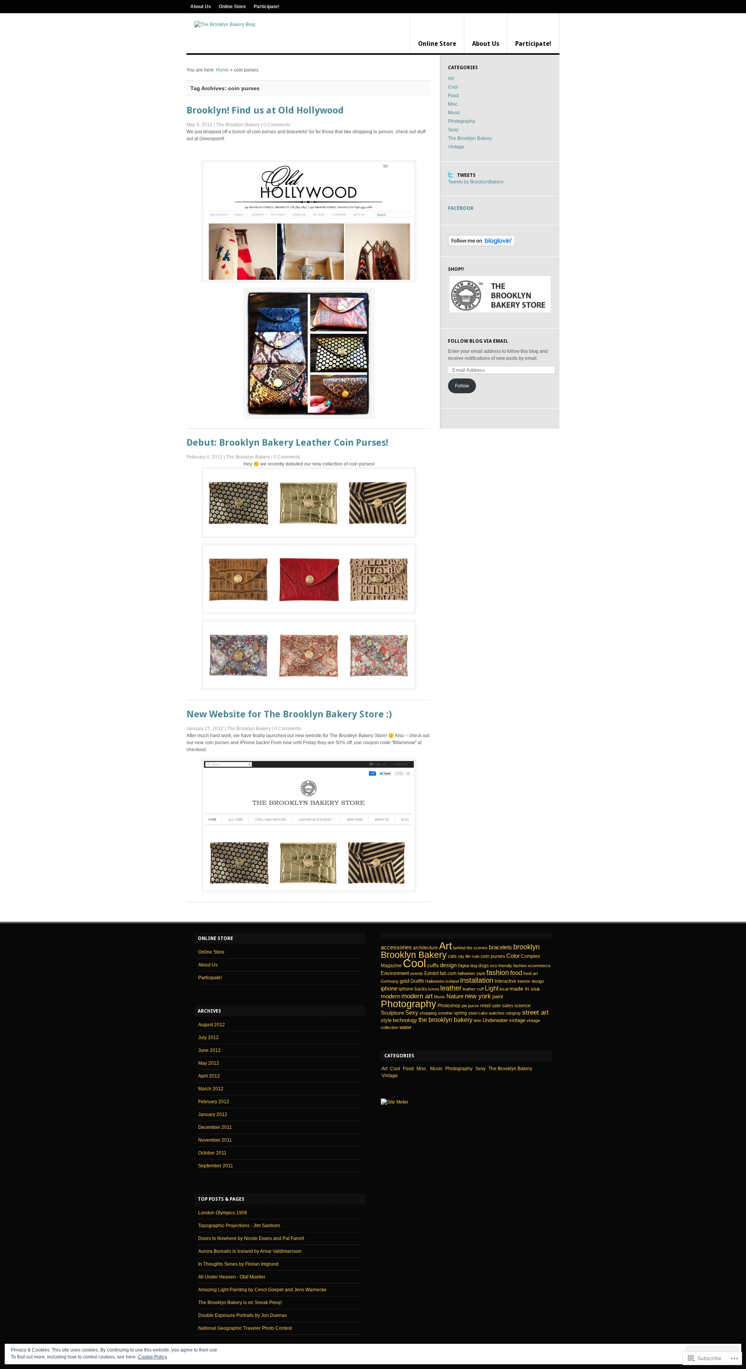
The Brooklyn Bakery (238, 124)
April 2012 (209, 1076)
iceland (452, 981)
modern (390, 996)
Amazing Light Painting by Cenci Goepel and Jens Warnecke (262, 1289)
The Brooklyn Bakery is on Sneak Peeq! (240, 1302)
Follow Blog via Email (478, 341)
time (477, 1020)
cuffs (433, 965)
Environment (395, 973)
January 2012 (212, 1114)
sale (496, 1005)
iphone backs (413, 989)
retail (485, 1005)
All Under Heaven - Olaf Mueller (231, 1277)
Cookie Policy (152, 1357)
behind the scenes (470, 947)
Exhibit (431, 973)
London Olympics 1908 (222, 1213)
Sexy (453, 130)
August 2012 (211, 1024)
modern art (417, 996)
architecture (425, 947)
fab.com (448, 973)
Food (453, 95)
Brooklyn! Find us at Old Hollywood (265, 110)
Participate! (266, 6)
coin (475, 956)
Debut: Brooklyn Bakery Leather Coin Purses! (287, 442)
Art (451, 78)
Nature (455, 996)
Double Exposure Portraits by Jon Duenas (242, 1315)
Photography (461, 121)
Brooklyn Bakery (414, 955)
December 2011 (215, 1127)
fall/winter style (471, 973)
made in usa (524, 988)
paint (497, 996)
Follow (462, 386)
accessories (396, 947)
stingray (513, 1013)
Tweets (466, 175)
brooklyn (526, 947)
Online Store (232, 6)
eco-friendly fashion (508, 965)
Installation (476, 980)
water (405, 1027)
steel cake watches (486, 1013)
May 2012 (208, 1063)
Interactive (505, 981)
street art (535, 1012)
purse (473, 1005)
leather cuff (473, 989)
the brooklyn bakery (445, 1020)
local (504, 989)
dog (473, 965)
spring (460, 1013)
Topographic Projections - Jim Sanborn (239, 1225)
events (416, 973)
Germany (390, 981)
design (448, 965)
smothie (445, 1013)
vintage (517, 1020)
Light (491, 988)
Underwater (495, 1020)
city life (464, 956)
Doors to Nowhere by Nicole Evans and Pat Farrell (251, 1238)
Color (513, 956)
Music (454, 112)
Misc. (453, 104)
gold (404, 981)
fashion (497, 973)
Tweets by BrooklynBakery (476, 182)
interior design (531, 981)
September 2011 (215, 1165)
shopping (428, 1013)
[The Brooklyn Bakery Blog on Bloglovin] (481, 245)
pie (464, 1005)
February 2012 (213, 1101)
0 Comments (276, 124)
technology (405, 1020)
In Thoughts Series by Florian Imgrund (238, 1264)
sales (507, 1005)
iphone (389, 988)
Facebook (461, 208)
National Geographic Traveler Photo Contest (245, 1328)
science (522, 1005)
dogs (483, 965)
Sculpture (392, 1013)
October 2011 (212, 1153)
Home (222, 70)
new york (478, 996)
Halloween (434, 981)
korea (433, 989)
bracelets (500, 947)
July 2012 (208, 1037)
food (516, 973)
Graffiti (417, 981)
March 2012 (210, 1089)
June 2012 (209, 1050)
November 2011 (215, 1140)
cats (452, 956)
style (386, 1020)
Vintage (456, 147)
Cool (453, 87)
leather (451, 988)
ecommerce (539, 965)
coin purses (493, 956)
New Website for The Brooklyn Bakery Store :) (289, 714)
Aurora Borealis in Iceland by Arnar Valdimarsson (250, 1251)
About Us (200, 6)
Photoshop (448, 1005)
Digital (463, 965)
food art (530, 973)
